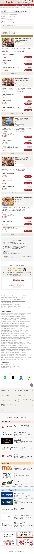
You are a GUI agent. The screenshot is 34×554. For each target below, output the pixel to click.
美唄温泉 (22, 333)
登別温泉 (29, 357)
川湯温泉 (3, 343)
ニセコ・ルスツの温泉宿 (6, 297)
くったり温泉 (28, 335)
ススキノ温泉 (23, 331)
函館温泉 (28, 337)
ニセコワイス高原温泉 (14, 325)
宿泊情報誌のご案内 (23, 390)
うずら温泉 (3, 313)
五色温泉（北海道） (14, 326)
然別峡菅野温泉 (22, 355)
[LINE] (5, 377)
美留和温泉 (27, 359)
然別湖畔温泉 (22, 349)
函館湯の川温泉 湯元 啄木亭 (13, 7)
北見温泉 (25, 338)
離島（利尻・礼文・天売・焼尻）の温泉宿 (21, 307)
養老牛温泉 (20, 347)
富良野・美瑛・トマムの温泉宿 (18, 301)
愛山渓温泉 (15, 355)
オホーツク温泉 (22, 313)
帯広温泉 (23, 316)
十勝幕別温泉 (21, 335)
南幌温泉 (27, 333)
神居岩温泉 (8, 340)
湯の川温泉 (28, 349)
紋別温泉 (3, 340)
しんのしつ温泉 (4, 352)
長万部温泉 (3, 355)
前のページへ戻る (7, 21)
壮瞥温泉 (17, 352)
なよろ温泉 (8, 359)
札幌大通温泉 (4, 333)
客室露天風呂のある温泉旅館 (7, 367)
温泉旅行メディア (5, 390)
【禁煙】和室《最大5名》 (8, 54)
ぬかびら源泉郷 (4, 357)
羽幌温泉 (3, 314)
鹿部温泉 (24, 354)
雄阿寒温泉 (11, 318)
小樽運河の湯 (20, 359)
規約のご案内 (21, 395)
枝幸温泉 (14, 319)
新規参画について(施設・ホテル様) (8, 405)
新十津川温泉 (14, 314)
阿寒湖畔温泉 (21, 314)
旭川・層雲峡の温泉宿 (6, 301)
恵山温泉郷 (3, 347)
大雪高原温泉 (23, 352)
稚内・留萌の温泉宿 (18, 299)
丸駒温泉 (26, 347)
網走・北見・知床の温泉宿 (7, 302)
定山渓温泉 (20, 345)
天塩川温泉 (9, 355)
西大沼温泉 (22, 337)
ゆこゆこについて (18, 5)
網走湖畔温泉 (22, 350)
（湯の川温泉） (23, 7)
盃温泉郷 (14, 345)
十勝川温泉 (11, 352)
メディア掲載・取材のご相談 (24, 400)
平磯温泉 (27, 326)
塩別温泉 (22, 326)
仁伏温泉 (16, 342)
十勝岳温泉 (28, 343)
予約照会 (26, 3)
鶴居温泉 (17, 318)
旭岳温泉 (3, 349)
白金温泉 (16, 350)
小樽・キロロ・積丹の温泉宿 (22, 295)
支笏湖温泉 (10, 342)
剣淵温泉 (9, 319)
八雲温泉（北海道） (11, 321)
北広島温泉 (16, 333)
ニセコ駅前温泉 (20, 321)
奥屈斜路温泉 (12, 316)
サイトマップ (21, 405)
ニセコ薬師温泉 (12, 323)
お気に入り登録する (13, 14)
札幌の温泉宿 (4, 295)
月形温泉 (27, 342)
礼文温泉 (29, 313)
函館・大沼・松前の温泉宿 (7, 299)
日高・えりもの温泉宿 (6, 307)
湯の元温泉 (3, 321)
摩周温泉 (3, 345)
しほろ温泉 (18, 354)
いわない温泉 (14, 330)
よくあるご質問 (5, 395)
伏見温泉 (3, 335)
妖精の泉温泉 (16, 331)
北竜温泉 (8, 314)
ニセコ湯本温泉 (20, 323)
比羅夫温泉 (3, 354)
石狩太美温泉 (26, 319)
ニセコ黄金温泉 (4, 325)
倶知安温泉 (22, 325)
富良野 (8, 328)
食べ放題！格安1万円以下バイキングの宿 (10, 366)
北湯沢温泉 (21, 342)
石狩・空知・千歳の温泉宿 (7, 306)
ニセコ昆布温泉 (9, 343)
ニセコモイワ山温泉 (5, 330)
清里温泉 (19, 340)
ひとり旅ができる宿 (19, 367)
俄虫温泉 (18, 316)
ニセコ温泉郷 (19, 328)
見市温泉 (3, 350)
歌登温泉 (14, 359)
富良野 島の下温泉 (11, 338)
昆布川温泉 (27, 321)
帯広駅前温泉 (4, 337)
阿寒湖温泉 (9, 331)
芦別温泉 (25, 345)
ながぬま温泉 (10, 313)
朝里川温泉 (8, 349)
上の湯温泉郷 (4, 342)
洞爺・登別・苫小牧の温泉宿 (19, 297)
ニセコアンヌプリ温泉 (12, 347)
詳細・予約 (27, 57)
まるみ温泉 (20, 319)
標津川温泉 (3, 328)
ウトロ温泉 (8, 345)
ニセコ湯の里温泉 (5, 326)
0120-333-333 (18, 281)
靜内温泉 (13, 328)
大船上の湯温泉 (4, 318)
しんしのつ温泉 (4, 316)
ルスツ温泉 (3, 319)
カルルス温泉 (15, 349)
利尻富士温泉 (23, 318)
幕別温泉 (8, 335)
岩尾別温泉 (17, 357)
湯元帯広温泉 (14, 335)
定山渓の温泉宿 (11, 295)
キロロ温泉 (10, 333)
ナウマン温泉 (25, 340)
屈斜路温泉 (3, 331)
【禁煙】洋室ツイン (7, 60)
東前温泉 (16, 313)
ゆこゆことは (4, 410)
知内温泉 (3, 359)
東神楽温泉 (20, 330)
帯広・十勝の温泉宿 (18, 306)
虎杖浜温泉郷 (16, 337)
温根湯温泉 (19, 338)
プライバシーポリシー (6, 400)
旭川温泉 (26, 330)
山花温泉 (14, 340)
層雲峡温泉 (16, 343)
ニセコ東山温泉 (4, 323)
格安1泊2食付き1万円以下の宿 (7, 364)
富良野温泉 (3, 338)
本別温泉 (10, 337)
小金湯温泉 (11, 357)
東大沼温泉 (23, 357)
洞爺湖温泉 (22, 343)
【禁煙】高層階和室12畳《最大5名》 (11, 67)
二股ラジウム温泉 (11, 354)
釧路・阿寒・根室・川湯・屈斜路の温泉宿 (10, 304)
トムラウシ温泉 (9, 350)
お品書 (28, 48)
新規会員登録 (25, 5)
